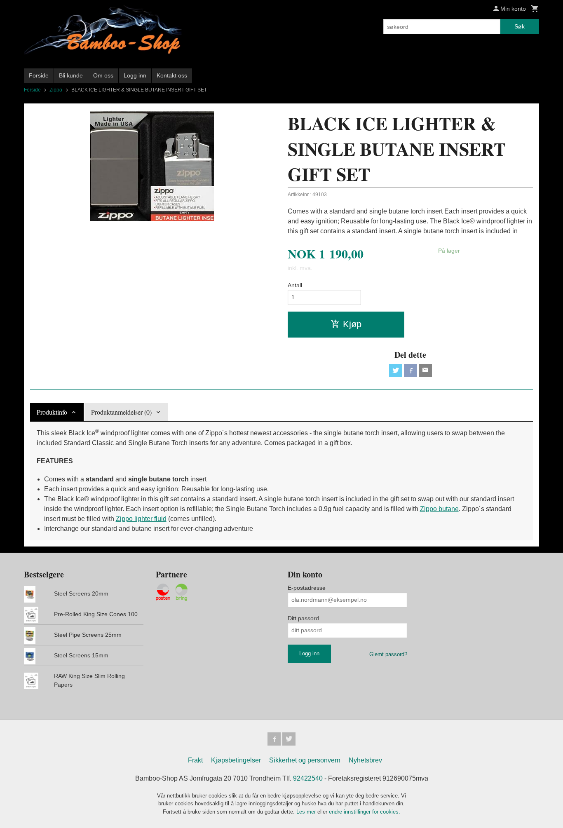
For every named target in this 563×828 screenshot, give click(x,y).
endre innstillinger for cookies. (364, 812)
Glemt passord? (388, 654)
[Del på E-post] (425, 370)
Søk (519, 26)
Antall (295, 285)
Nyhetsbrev (365, 760)
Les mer (306, 812)
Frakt (195, 760)
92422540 (308, 778)
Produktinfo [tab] (52, 412)
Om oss (103, 75)
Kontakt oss (172, 75)
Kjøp (352, 324)
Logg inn (135, 75)
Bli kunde (71, 75)
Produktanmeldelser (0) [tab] (121, 412)
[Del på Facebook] (410, 370)
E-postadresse (307, 587)
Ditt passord (303, 618)
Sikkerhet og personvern (304, 760)
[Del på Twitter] (395, 370)
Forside (39, 75)
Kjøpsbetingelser (236, 760)
